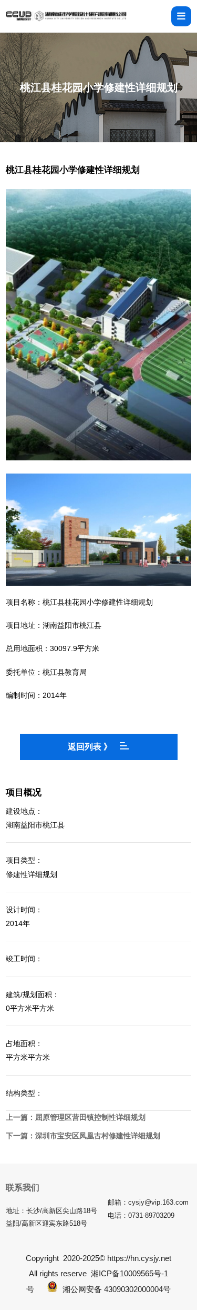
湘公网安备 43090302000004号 (117, 1289)
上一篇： (76, 1117)
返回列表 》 (90, 746)
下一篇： (83, 1135)
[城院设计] (66, 16)
